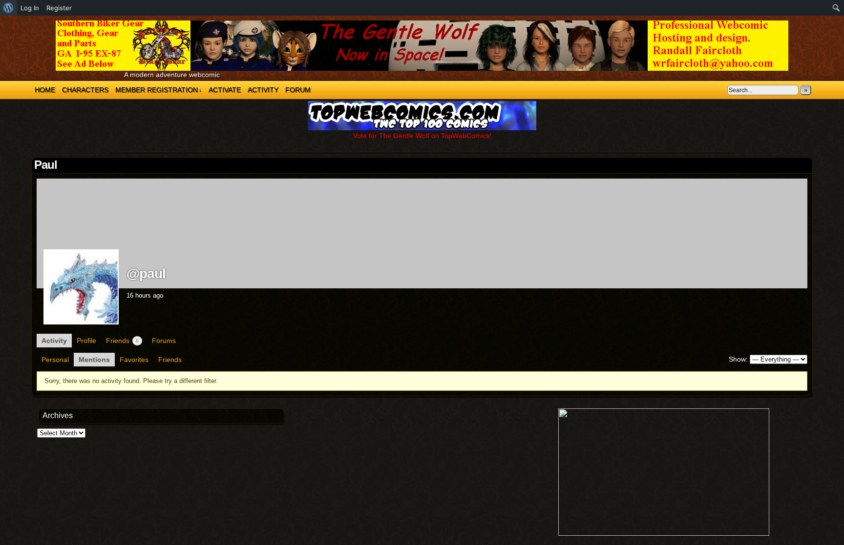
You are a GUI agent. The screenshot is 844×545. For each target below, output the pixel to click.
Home (45, 90)
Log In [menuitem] (30, 8)
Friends (122, 340)
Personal (55, 359)
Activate (225, 90)
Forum (298, 90)
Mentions (94, 359)
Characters (85, 90)
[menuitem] (8, 8)
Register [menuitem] (59, 8)
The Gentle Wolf (422, 45)
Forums (164, 340)
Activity (263, 90)
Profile (86, 340)
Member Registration (158, 90)
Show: (738, 359)
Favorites (134, 359)
